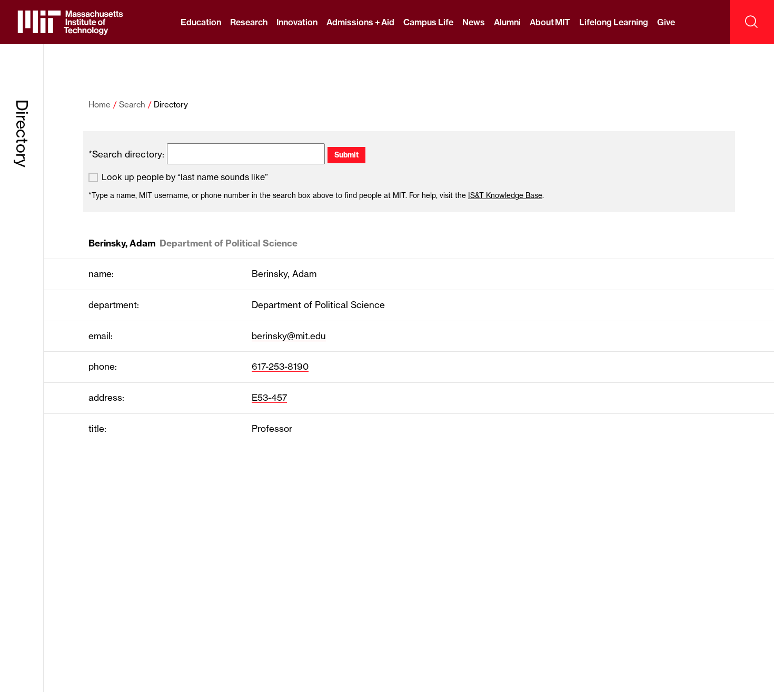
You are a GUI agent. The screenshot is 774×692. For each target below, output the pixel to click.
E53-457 (269, 397)
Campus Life (428, 22)
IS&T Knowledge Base (505, 195)
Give (666, 22)
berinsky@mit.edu (289, 335)
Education (201, 22)
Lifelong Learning (613, 22)
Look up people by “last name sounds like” (185, 177)
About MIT (550, 22)
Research (248, 22)
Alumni (507, 22)
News (473, 22)
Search (132, 105)
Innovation (296, 22)
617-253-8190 (280, 366)
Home (99, 105)
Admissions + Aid (360, 22)
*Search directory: (126, 154)
